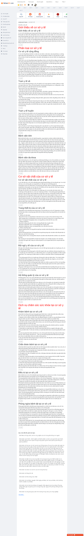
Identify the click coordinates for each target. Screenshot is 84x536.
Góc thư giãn (40, 1)
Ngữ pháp (5, 29)
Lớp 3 (30, 7)
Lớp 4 (36, 7)
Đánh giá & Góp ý (6, 32)
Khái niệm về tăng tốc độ (26, 473)
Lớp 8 (60, 7)
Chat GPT (5, 19)
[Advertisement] (75, 32)
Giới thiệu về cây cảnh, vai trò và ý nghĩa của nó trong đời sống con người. (39, 435)
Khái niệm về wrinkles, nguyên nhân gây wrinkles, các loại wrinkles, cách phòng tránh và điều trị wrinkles (41, 481)
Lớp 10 (72, 7)
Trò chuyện (31, 1)
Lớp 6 (48, 7)
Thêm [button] (63, 1)
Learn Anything (6, 35)
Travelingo (5, 45)
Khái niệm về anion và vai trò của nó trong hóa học (33, 469)
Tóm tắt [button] (20, 44)
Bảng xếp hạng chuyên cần (8, 43)
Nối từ (4, 48)
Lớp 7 (54, 7)
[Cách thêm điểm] (22, 5)
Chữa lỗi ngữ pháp (6, 24)
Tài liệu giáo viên (6, 21)
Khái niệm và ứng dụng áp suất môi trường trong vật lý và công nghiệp (38, 491)
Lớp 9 (66, 7)
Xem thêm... (21, 494)
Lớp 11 (78, 7)
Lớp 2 (24, 7)
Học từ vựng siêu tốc (6, 37)
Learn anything (22, 22)
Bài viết (4, 27)
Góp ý (56, 1)
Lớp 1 (19, 7)
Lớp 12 (21, 10)
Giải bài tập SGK (21, 1)
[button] (36, 5)
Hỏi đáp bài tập (6, 16)
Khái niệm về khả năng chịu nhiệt (28, 477)
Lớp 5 (42, 7)
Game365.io (49, 1)
